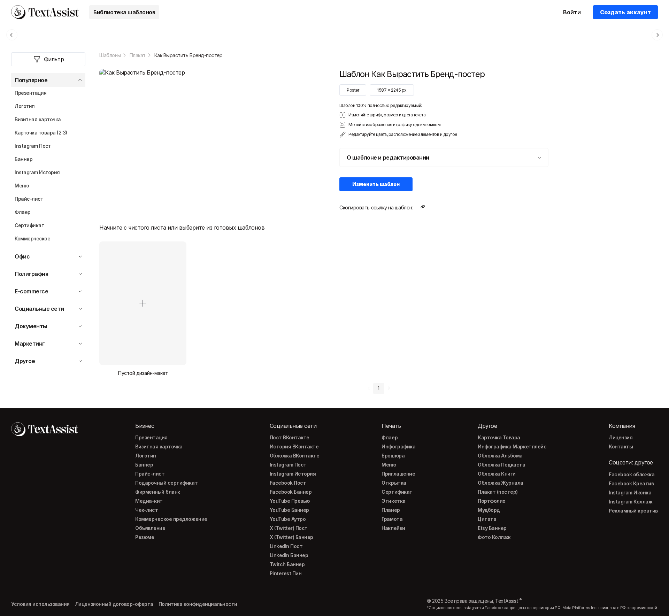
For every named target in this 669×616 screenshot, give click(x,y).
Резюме (144, 537)
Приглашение (398, 474)
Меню (389, 465)
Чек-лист (146, 510)
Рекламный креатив (633, 511)
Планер (391, 510)
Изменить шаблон (376, 184)
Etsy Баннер (492, 528)
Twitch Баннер (287, 564)
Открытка (394, 483)
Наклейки (393, 528)
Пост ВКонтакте (289, 437)
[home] (45, 12)
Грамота (392, 519)
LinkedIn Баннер (289, 555)
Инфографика (398, 446)
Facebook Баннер (291, 492)
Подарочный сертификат (166, 483)
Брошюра (393, 456)
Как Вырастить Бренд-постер (188, 55)
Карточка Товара (499, 437)
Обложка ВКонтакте (295, 456)
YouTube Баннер (289, 510)
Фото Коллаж (494, 537)
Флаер (390, 437)
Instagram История (293, 474)
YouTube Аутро (288, 519)
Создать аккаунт (625, 12)
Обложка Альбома (500, 456)
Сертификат (397, 492)
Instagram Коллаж (630, 502)
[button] (48, 80)
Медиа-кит (149, 501)
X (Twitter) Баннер (291, 537)
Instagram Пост (288, 465)
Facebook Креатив (631, 483)
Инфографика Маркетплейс (512, 446)
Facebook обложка (631, 474)
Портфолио (492, 501)
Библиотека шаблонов (124, 12)
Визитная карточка (159, 446)
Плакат (138, 55)
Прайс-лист (149, 474)
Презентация (151, 437)
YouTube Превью (290, 501)
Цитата (487, 519)
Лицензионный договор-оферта (114, 604)
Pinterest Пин (286, 573)
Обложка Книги (497, 474)
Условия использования (40, 604)
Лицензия (620, 437)
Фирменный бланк (157, 492)
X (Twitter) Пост (289, 528)
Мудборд (489, 510)
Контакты (621, 446)
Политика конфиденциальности (198, 604)
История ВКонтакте (294, 446)
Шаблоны (110, 55)
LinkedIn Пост (286, 546)
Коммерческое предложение (171, 519)
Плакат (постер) (498, 492)
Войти (572, 12)
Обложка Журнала (500, 483)
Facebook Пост (288, 483)
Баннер (144, 465)
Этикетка (393, 501)
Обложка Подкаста (501, 465)
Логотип (145, 456)
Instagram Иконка (630, 492)
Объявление (150, 528)
